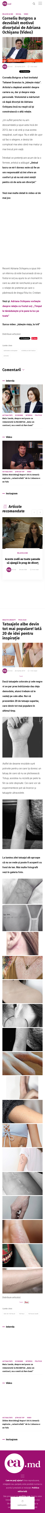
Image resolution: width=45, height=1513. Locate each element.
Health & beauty (9, 620)
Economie (19, 415)
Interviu (29, 415)
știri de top (19, 472)
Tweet (21, 676)
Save (34, 578)
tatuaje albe (33, 1313)
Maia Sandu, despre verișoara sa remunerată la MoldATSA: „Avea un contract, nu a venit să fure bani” (18, 422)
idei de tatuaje (9, 1313)
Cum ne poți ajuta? (14, 1480)
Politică (38, 415)
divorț (6, 356)
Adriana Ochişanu (11, 350)
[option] (22, 551)
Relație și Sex (7, 14)
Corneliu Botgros (28, 350)
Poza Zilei (22, 620)
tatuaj (21, 1313)
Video (26, 14)
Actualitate (7, 415)
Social (18, 14)
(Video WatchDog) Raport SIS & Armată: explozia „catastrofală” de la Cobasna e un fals (21, 478)
